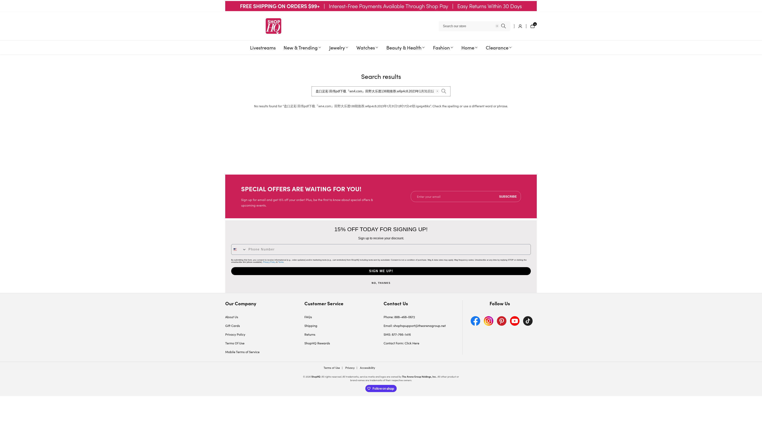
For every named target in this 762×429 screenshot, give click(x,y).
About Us (231, 317)
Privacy (349, 368)
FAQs (308, 317)
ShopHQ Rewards (317, 343)
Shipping (310, 326)
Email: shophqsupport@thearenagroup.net (415, 326)
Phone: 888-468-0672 (399, 317)
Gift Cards (232, 326)
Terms (281, 262)
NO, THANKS (381, 283)
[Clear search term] (497, 26)
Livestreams (263, 47)
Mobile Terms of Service (242, 352)
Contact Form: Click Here (401, 343)
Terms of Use (332, 368)
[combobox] (474, 26)
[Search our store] (503, 26)
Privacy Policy (269, 262)
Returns (309, 334)
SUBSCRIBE (508, 196)
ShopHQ (315, 376)
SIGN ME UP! (381, 271)
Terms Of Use (234, 343)
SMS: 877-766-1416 (397, 334)
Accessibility (367, 368)
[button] (301, 47)
